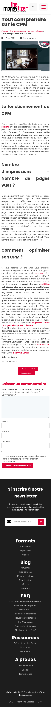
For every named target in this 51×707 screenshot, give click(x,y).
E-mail (5, 431)
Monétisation (25, 580)
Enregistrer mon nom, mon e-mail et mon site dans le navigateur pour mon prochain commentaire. (24, 459)
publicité (5, 126)
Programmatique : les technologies (26, 30)
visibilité (45, 284)
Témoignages (25, 673)
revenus (39, 273)
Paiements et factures (25, 626)
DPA (40, 701)
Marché (25, 584)
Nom (4, 421)
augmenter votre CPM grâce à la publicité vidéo (25, 324)
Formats (25, 588)
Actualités (25, 567)
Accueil (4, 30)
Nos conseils (25, 571)
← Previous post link (28, 369)
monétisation (43, 344)
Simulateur (25, 647)
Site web (5, 441)
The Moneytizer (25, 621)
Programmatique (25, 576)
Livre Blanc (25, 651)
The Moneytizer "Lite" (25, 630)
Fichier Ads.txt (25, 609)
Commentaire (29, 38)
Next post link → (26, 373)
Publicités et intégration (25, 605)
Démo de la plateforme (25, 643)
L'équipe (26, 669)
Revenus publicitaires (25, 617)
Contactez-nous (25, 665)
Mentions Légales (25, 701)
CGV (11, 701)
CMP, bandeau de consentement (26, 601)
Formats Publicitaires (25, 613)
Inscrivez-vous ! (21, 352)
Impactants (25, 550)
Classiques (25, 546)
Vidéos (25, 554)
